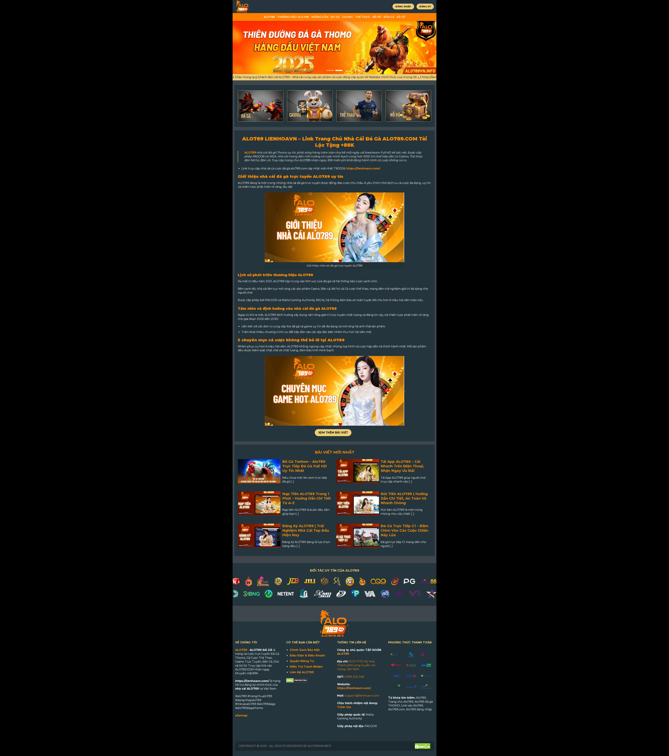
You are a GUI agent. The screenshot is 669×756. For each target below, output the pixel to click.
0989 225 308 (354, 676)
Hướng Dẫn (319, 16)
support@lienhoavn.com (362, 695)
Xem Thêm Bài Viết (333, 432)
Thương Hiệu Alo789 (293, 16)
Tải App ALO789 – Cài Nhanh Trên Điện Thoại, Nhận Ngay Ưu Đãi (402, 466)
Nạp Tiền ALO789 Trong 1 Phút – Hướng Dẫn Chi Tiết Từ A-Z (306, 498)
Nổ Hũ (376, 16)
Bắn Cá (389, 16)
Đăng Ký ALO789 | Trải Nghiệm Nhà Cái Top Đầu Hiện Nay (305, 530)
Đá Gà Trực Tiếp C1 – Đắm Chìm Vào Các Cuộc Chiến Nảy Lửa (404, 530)
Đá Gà (335, 16)
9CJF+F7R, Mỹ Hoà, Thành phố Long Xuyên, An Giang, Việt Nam (356, 665)
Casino (347, 16)
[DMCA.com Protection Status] (296, 680)
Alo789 (269, 16)
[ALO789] (254, 6)
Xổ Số (401, 16)
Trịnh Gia (344, 707)
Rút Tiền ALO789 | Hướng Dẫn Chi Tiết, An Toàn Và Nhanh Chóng (404, 498)
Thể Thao (362, 16)
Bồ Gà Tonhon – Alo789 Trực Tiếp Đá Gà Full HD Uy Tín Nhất (304, 466)
